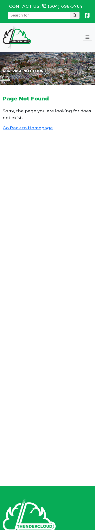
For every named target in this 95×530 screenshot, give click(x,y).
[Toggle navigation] (87, 37)
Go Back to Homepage (28, 127)
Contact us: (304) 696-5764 (46, 6)
